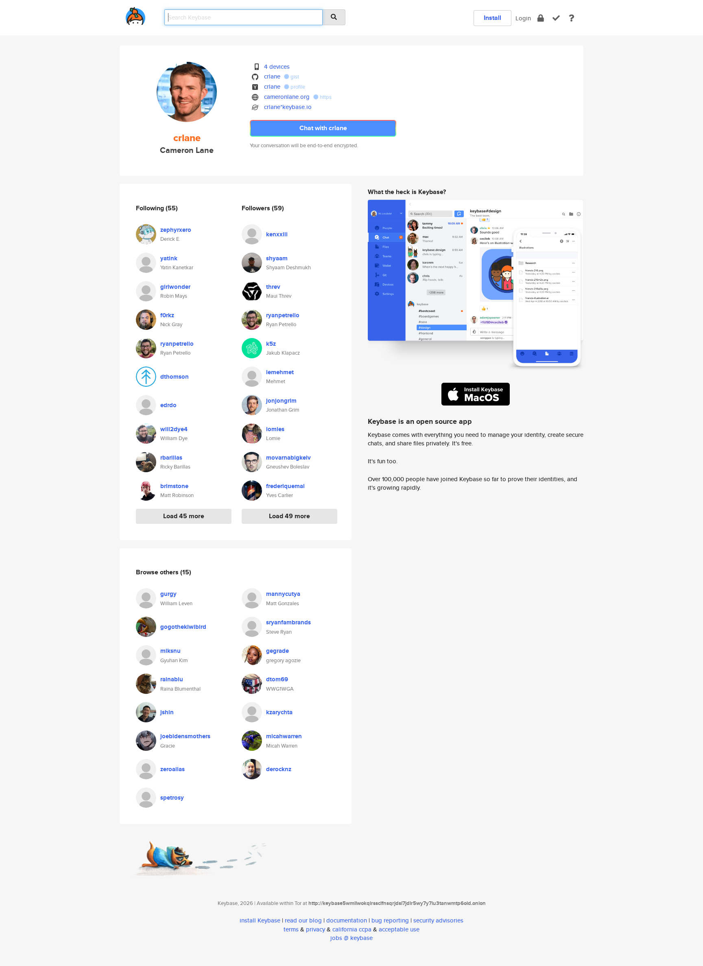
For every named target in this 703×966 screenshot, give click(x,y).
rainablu (171, 679)
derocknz (278, 769)
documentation (346, 920)
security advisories (438, 920)
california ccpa (351, 929)
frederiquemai (285, 486)
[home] (135, 14)
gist (294, 77)
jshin (167, 712)
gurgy (168, 593)
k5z (271, 343)
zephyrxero (175, 229)
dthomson (174, 376)
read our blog (303, 920)
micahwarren (284, 736)
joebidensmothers (185, 736)
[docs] (571, 18)
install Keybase (260, 920)
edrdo (168, 405)
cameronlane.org (287, 96)
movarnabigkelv (288, 457)
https (325, 97)
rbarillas (171, 457)
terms (291, 929)
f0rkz (167, 315)
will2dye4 (174, 429)
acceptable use (399, 929)
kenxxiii (277, 234)
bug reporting (390, 920)
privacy (315, 929)
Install (492, 17)
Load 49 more (289, 516)
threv (273, 286)
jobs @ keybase (351, 937)
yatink (168, 258)
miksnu (170, 650)
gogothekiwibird (183, 626)
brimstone (174, 486)
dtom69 (277, 679)
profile (297, 87)
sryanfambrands (288, 622)
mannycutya (283, 593)
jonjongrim (281, 400)
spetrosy (172, 797)
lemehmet (280, 372)
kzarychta (279, 712)
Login (523, 18)
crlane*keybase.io (288, 106)
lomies (275, 429)
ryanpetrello (177, 343)
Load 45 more (183, 516)
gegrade (277, 650)
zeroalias (172, 769)
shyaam (277, 258)
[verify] (556, 18)
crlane (272, 76)
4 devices (277, 66)
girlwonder (175, 286)
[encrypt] (540, 18)
